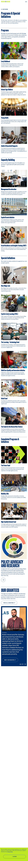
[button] (23, 664)
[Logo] (6, 1)
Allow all (14, 856)
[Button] (3, 580)
